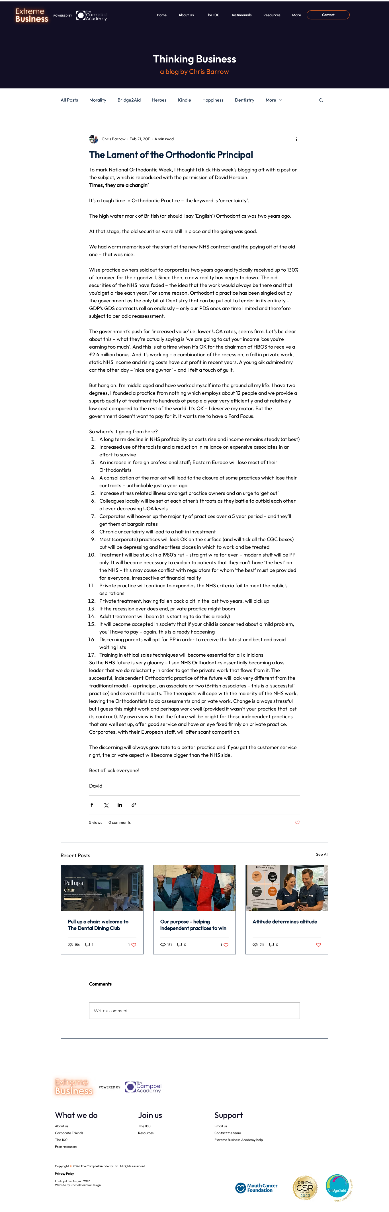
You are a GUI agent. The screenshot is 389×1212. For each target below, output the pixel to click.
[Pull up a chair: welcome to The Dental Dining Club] (102, 888)
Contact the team (227, 1133)
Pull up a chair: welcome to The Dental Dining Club (98, 924)
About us (61, 1126)
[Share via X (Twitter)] (105, 805)
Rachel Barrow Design (86, 1185)
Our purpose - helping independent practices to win (193, 924)
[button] (321, 100)
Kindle (184, 100)
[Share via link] (133, 805)
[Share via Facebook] (92, 805)
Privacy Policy (64, 1173)
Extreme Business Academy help (238, 1140)
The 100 (61, 1140)
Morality (97, 100)
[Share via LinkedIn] (119, 805)
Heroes (159, 100)
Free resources (66, 1146)
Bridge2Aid (129, 100)
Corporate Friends (69, 1133)
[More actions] (296, 138)
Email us (220, 1126)
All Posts (69, 100)
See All (322, 854)
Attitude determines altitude (285, 921)
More (271, 100)
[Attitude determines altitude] (287, 888)
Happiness (213, 100)
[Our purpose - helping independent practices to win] (194, 888)
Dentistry (244, 100)
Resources (145, 1133)
